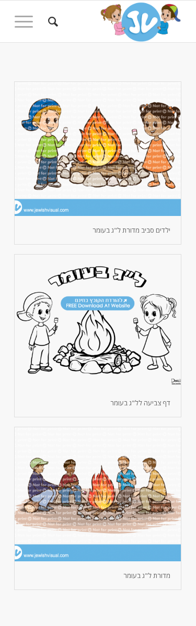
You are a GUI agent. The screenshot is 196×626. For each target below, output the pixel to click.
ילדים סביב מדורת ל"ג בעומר (131, 230)
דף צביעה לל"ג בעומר (140, 402)
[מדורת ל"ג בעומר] (98, 494)
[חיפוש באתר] (51, 21)
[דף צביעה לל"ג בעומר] (98, 322)
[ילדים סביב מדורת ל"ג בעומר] (98, 149)
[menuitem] (51, 21)
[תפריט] (27, 21)
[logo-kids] (114, 21)
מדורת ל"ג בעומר (146, 575)
